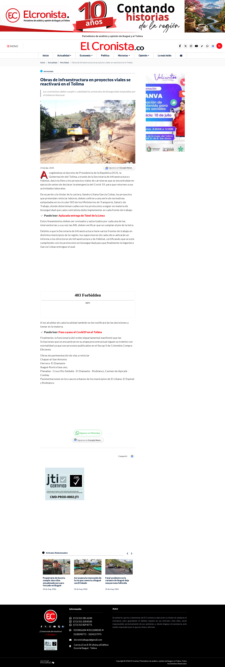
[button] (207, 46)
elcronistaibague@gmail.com (88, 639)
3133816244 (79, 630)
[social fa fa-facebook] (180, 46)
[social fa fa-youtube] (196, 46)
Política (105, 55)
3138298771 (79, 634)
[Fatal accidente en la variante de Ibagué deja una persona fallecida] (87, 567)
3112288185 (95, 630)
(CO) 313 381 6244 (82, 618)
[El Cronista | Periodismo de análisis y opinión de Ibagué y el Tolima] (112, 46)
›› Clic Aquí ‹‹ (51, 634)
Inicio (46, 55)
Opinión (143, 55)
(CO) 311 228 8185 (82, 621)
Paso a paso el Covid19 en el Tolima (80, 332)
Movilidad (64, 62)
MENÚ (14, 46)
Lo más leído (164, 55)
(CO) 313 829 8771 (82, 624)
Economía (85, 55)
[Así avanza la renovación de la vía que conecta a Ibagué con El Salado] (56, 567)
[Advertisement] (87, 270)
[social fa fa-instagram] (191, 46)
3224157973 (94, 634)
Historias (123, 55)
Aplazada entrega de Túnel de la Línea (82, 215)
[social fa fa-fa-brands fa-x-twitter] (185, 46)
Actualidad (63, 55)
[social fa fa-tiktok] (201, 46)
